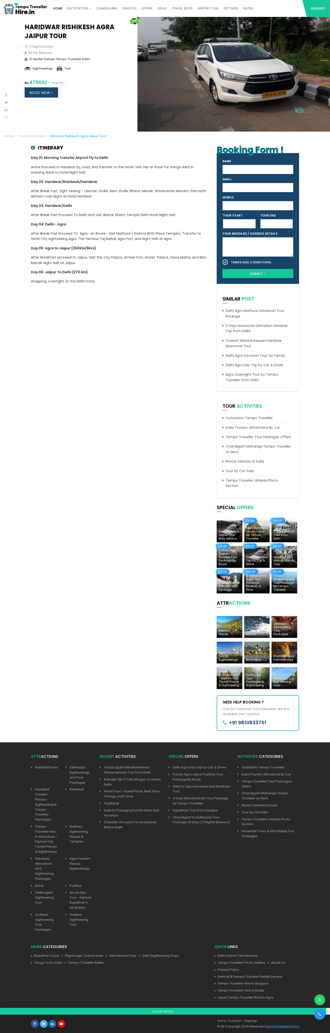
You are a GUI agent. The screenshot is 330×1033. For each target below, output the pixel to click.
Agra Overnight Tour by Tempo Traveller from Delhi (252, 377)
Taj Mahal (111, 803)
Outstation (77, 8)
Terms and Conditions (251, 262)
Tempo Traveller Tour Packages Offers (258, 437)
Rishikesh (77, 789)
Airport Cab (208, 8)
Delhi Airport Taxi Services (238, 955)
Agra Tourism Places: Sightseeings (80, 863)
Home (57, 8)
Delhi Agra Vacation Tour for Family (255, 355)
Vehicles (129, 8)
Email (227, 179)
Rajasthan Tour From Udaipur (195, 810)
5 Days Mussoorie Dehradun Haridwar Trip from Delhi (257, 328)
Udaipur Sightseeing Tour (79, 919)
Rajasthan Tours (46, 955)
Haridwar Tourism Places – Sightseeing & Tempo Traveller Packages (46, 804)
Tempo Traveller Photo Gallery (241, 962)
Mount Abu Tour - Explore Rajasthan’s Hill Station (80, 900)
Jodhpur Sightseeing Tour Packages (44, 922)
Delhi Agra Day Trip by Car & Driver (255, 365)
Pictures (231, 8)
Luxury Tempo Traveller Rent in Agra (245, 997)
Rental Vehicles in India (245, 461)
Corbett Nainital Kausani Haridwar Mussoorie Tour (254, 343)
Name (226, 161)
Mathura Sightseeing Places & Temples (79, 834)
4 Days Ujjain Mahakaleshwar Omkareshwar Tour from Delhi (127, 770)
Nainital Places (46, 767)
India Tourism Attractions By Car (253, 427)
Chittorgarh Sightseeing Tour (44, 897)
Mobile (228, 197)
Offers (147, 8)
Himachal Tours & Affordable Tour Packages (268, 833)
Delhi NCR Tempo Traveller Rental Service (250, 976)
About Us (278, 962)
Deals (162, 8)
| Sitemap (250, 1021)
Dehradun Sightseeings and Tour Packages (80, 775)
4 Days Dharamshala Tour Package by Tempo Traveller (200, 801)
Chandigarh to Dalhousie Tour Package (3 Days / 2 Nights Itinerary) (201, 820)
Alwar (39, 885)
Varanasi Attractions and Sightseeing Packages (44, 868)
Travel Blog (182, 8)
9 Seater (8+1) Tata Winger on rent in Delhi (132, 782)
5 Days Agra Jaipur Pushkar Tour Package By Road (198, 777)
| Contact (234, 1021)
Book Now (40, 92)
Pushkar (76, 885)
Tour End (268, 215)
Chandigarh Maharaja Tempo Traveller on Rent (258, 449)
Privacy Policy (228, 969)
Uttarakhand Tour (122, 955)
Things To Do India (48, 962)
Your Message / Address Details (250, 234)
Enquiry (318, 8)
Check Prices (163, 1011)
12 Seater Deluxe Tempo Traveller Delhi (59, 59)
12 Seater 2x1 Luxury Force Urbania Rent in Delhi (130, 824)
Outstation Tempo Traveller (249, 417)
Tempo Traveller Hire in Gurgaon (243, 983)
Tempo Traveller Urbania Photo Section (252, 483)
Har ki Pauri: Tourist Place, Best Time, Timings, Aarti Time (132, 794)
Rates (248, 8)
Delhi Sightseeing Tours (160, 955)
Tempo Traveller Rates (86, 962)
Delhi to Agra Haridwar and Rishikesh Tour (201, 789)
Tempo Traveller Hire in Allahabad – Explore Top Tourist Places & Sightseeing (46, 839)
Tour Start (233, 215)
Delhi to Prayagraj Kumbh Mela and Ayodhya (131, 813)
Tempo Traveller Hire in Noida (241, 990)
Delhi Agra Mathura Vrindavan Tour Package (255, 313)
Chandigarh (106, 8)
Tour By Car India (32, 136)
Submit (257, 273)
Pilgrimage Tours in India (84, 955)
